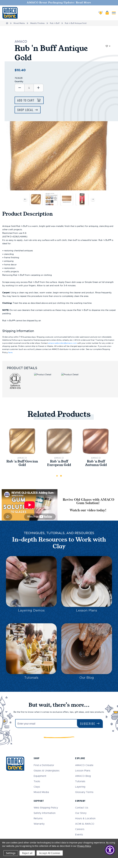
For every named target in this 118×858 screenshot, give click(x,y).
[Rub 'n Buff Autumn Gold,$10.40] (96, 441)
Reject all (27, 853)
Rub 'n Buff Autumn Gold (96, 463)
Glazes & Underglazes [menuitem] (46, 770)
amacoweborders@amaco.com (62, 343)
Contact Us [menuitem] (81, 807)
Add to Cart (26, 100)
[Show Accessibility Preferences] (110, 850)
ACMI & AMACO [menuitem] (84, 823)
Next (92, 199)
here (10, 352)
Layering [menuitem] (80, 786)
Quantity (19, 81)
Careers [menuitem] (79, 829)
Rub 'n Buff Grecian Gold (22, 463)
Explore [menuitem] (80, 758)
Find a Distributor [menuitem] (44, 765)
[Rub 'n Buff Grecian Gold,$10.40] (22, 441)
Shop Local (25, 110)
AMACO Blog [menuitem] (83, 776)
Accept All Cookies (49, 853)
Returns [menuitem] (38, 818)
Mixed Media (19, 23)
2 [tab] (61, 476)
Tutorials (31, 678)
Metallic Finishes (37, 23)
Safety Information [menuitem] (44, 813)
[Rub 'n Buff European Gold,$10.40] (59, 441)
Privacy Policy (84, 845)
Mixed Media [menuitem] (41, 792)
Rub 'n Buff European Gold (59, 463)
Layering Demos (31, 610)
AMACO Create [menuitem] (84, 765)
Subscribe (87, 723)
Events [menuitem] (79, 834)
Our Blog (86, 678)
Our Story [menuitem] (81, 813)
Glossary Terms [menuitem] (84, 792)
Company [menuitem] (80, 800)
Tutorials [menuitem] (80, 781)
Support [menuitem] (39, 800)
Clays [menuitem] (37, 786)
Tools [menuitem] (37, 781)
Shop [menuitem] (36, 758)
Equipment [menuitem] (40, 776)
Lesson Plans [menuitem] (82, 770)
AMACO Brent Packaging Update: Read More (59, 2)
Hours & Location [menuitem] (85, 818)
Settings (11, 853)
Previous (25, 199)
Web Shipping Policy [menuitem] (46, 807)
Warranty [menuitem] (39, 823)
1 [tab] (57, 476)
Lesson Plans (86, 610)
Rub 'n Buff (54, 23)
